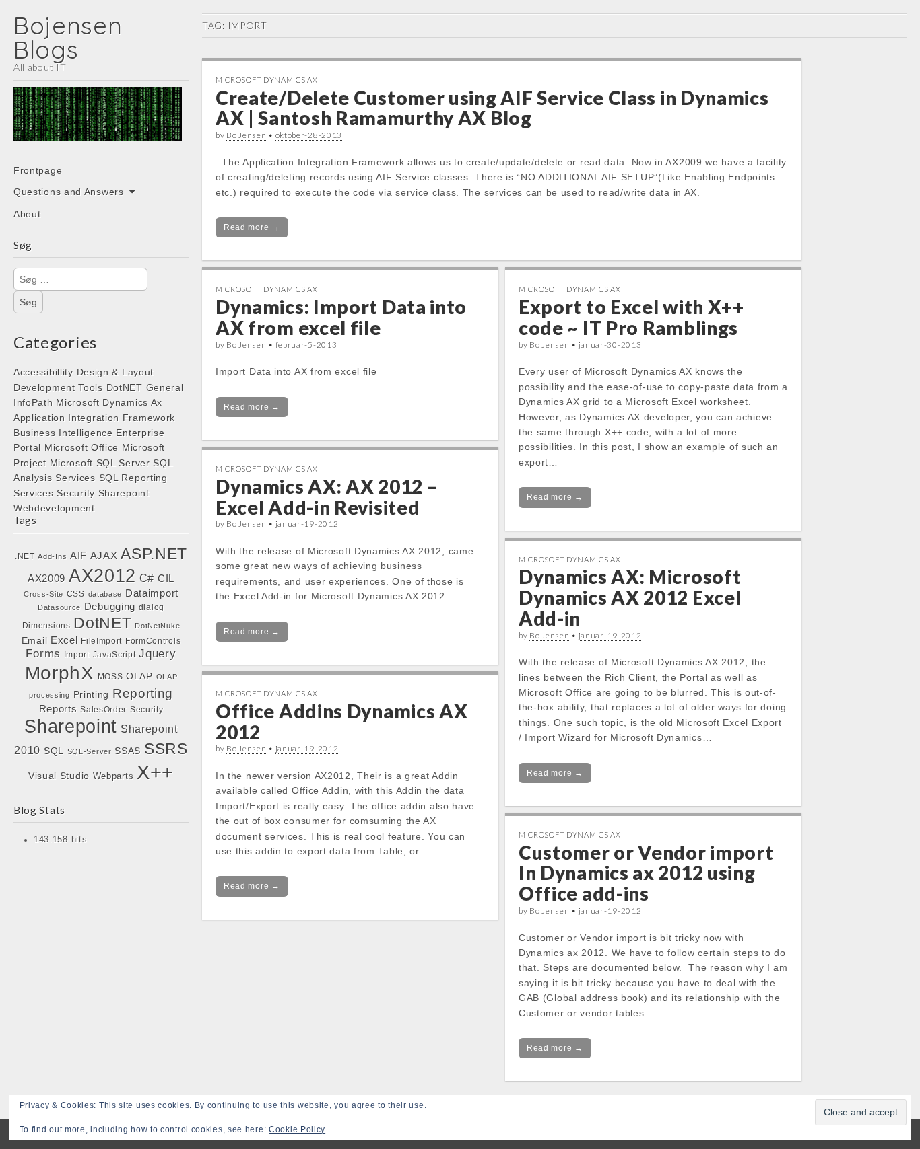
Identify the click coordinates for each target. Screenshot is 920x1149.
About (27, 214)
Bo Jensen (246, 135)
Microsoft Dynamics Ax (109, 402)
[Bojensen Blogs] (97, 123)
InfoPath (33, 402)
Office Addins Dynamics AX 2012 (342, 721)
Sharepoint (124, 493)
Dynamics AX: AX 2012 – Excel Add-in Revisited (326, 497)
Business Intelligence (63, 432)
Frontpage (37, 170)
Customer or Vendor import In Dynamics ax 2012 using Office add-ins (646, 873)
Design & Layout (115, 372)
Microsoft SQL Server (100, 462)
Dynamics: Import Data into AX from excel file (341, 317)
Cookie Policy (297, 1129)
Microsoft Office (81, 447)
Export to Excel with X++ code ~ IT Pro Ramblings (631, 317)
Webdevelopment (54, 508)
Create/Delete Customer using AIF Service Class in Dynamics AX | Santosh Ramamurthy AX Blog (492, 108)
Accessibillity (43, 372)
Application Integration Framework (94, 417)
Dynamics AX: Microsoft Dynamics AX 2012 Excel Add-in (630, 597)
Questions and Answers (68, 191)
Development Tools (58, 387)
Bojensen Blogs (68, 37)
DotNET (124, 387)
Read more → (252, 227)
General (165, 387)
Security (76, 493)
